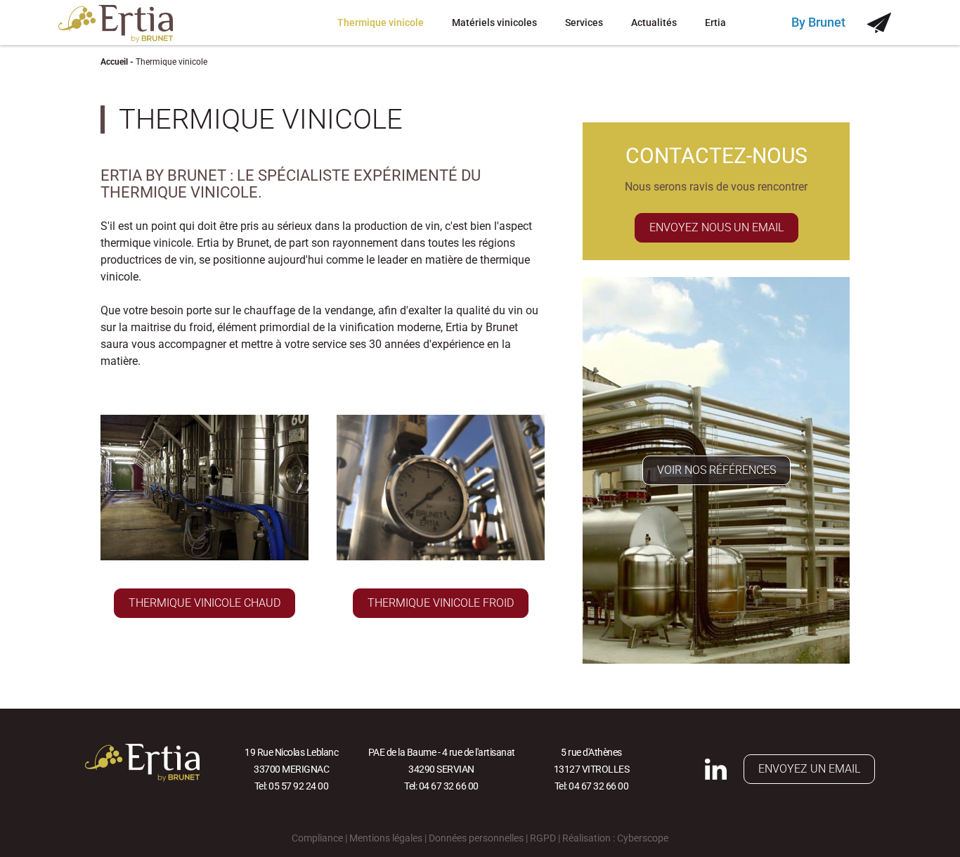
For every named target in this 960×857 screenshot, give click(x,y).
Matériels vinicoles (494, 22)
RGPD (543, 838)
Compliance (317, 838)
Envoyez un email (809, 768)
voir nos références (716, 470)
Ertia (715, 22)
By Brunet (818, 22)
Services (584, 22)
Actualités (654, 22)
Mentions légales (385, 838)
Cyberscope (642, 838)
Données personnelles (476, 838)
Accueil (114, 62)
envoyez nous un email (716, 227)
